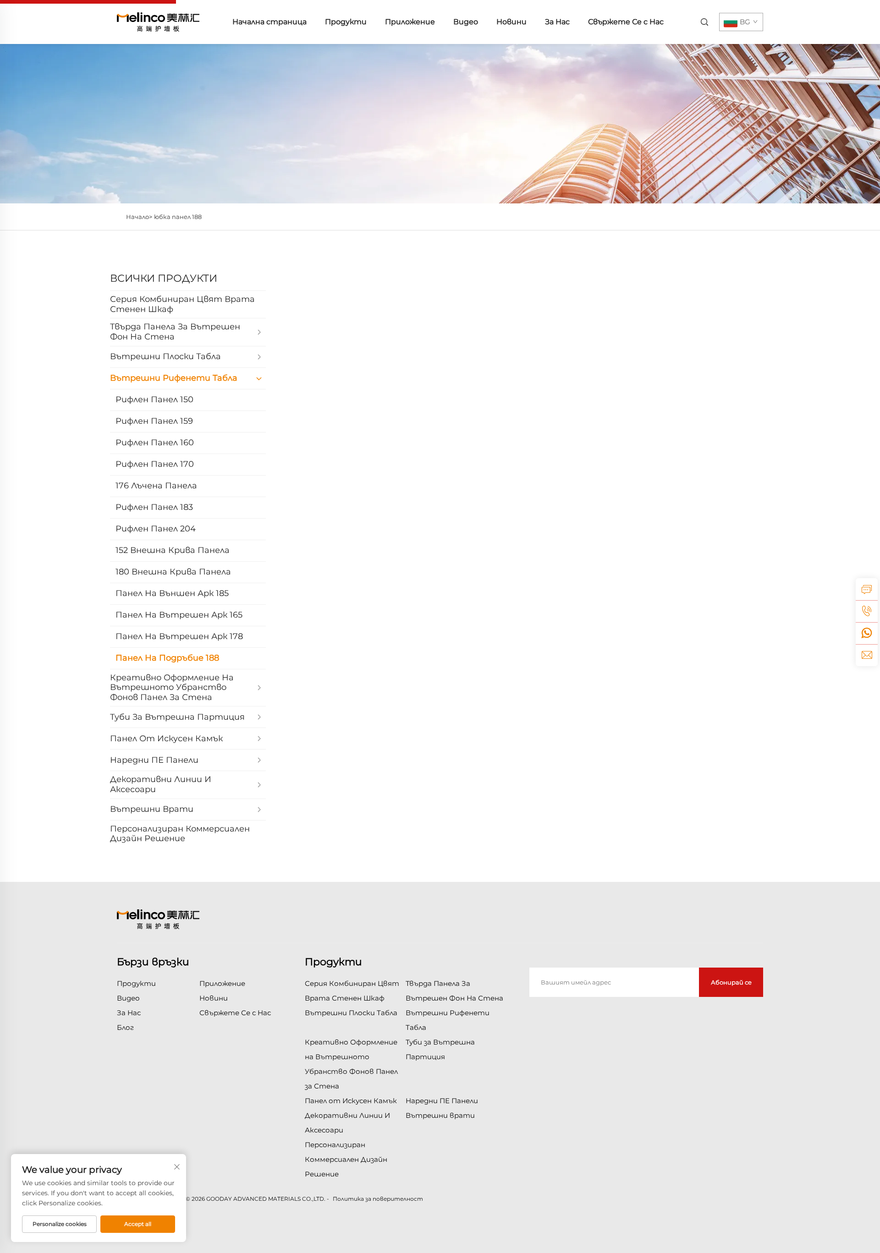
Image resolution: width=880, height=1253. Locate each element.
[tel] (867, 611)
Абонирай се (731, 982)
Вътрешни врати (440, 1115)
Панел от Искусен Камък (351, 1100)
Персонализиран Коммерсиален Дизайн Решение (346, 1159)
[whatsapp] (867, 633)
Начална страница (269, 21)
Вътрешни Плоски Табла (351, 1012)
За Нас (557, 21)
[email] (867, 655)
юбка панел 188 (178, 216)
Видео (465, 21)
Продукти (346, 21)
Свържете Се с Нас (626, 21)
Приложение (410, 21)
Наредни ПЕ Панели (442, 1100)
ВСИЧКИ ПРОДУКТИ (163, 278)
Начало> (139, 216)
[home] (158, 21)
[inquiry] (867, 589)
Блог (125, 1027)
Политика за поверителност (378, 1198)
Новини (511, 21)
